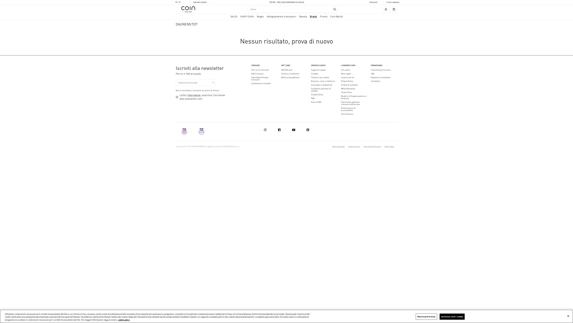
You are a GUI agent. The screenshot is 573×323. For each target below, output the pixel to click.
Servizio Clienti (200, 2)
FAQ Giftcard (286, 70)
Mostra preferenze (426, 316)
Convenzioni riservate (261, 83)
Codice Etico (346, 92)
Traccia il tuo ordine (320, 77)
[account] (386, 9)
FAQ (313, 98)
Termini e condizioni (290, 74)
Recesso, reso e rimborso (323, 81)
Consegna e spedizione (321, 85)
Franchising (376, 65)
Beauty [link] (303, 16)
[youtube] (293, 130)
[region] (286, 316)
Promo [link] (324, 16)
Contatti (314, 74)
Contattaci (375, 81)
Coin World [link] (336, 16)
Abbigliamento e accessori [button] (281, 16)
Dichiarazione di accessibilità (348, 109)
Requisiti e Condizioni (381, 77)
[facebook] (279, 130)
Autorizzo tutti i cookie (452, 316)
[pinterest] (308, 130)
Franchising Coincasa (381, 70)
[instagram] (265, 130)
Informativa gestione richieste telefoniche (350, 103)
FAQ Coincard (257, 74)
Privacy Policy (347, 81)
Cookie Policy (317, 94)
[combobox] (293, 9)
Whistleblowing (348, 88)
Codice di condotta (349, 85)
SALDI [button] (234, 16)
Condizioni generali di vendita (321, 89)
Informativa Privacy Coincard (259, 78)
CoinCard (255, 65)
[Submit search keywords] (334, 9)
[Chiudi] (568, 316)
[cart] (394, 9)
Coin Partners (347, 114)
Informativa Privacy (372, 146)
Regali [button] (260, 16)
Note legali (346, 74)
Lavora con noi (347, 77)
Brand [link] (313, 16)
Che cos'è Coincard (260, 70)
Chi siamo (345, 70)
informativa (194, 95)
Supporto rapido (318, 70)
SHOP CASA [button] (247, 16)
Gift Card (285, 65)
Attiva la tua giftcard (290, 77)
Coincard (373, 2)
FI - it (178, 2)
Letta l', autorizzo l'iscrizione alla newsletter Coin (202, 97)
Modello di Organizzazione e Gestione (354, 97)
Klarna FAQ (316, 102)
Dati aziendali (338, 146)
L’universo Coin (348, 65)
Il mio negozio (393, 2)
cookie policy (124, 320)
